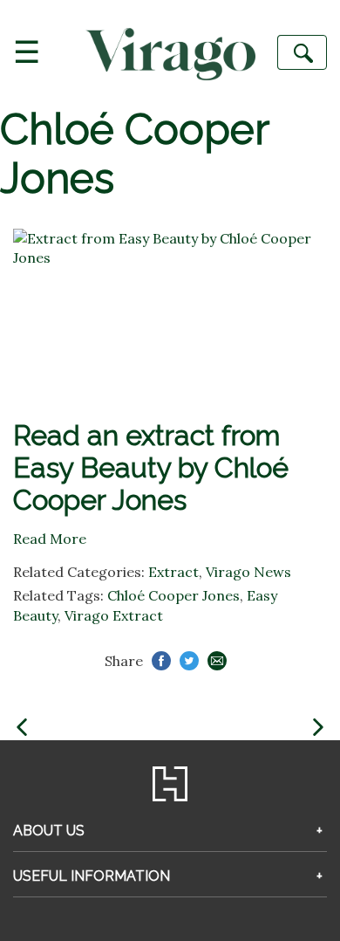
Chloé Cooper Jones (173, 595)
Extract (173, 571)
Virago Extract (114, 615)
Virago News (248, 571)
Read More (49, 538)
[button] (22, 727)
